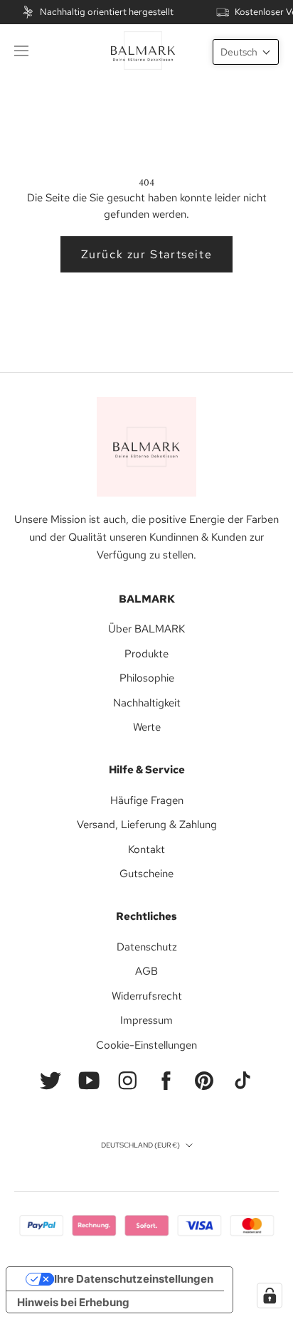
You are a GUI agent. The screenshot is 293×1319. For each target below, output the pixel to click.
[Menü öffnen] (21, 50)
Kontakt (146, 849)
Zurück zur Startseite (147, 254)
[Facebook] (165, 1080)
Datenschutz (147, 947)
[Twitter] (50, 1080)
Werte (147, 727)
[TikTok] (242, 1080)
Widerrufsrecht (147, 996)
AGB (146, 971)
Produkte (146, 654)
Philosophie (146, 678)
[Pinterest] (204, 1080)
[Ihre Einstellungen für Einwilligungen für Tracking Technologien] (269, 1295)
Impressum (146, 1020)
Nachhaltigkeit (147, 703)
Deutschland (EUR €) (140, 1145)
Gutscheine (146, 874)
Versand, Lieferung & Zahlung (147, 824)
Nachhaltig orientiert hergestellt (107, 12)
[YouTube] (89, 1080)
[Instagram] (127, 1080)
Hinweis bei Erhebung (73, 1302)
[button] (245, 52)
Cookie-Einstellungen (146, 1045)
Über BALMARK (146, 629)
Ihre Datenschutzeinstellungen (133, 1279)
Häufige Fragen (146, 800)
